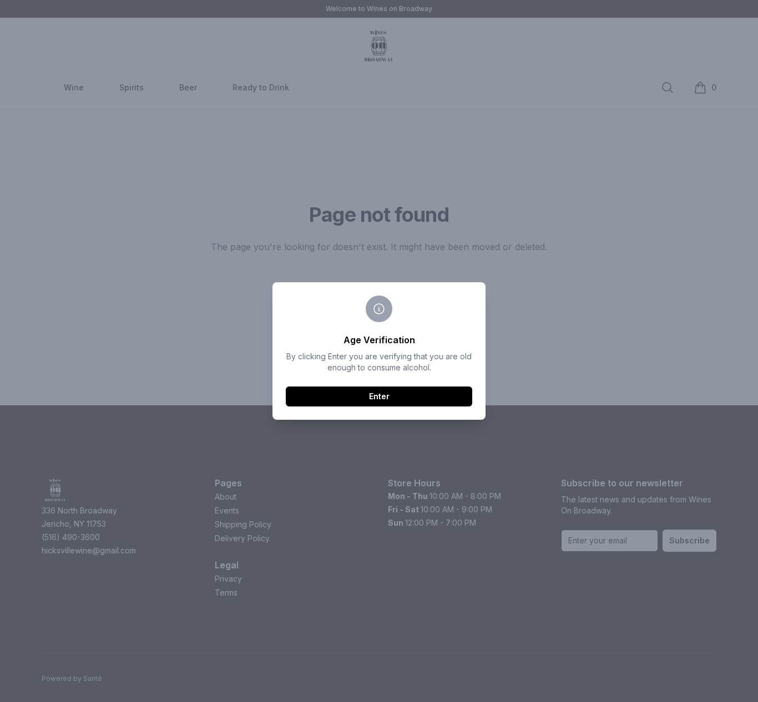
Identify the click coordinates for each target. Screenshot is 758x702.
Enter (379, 396)
